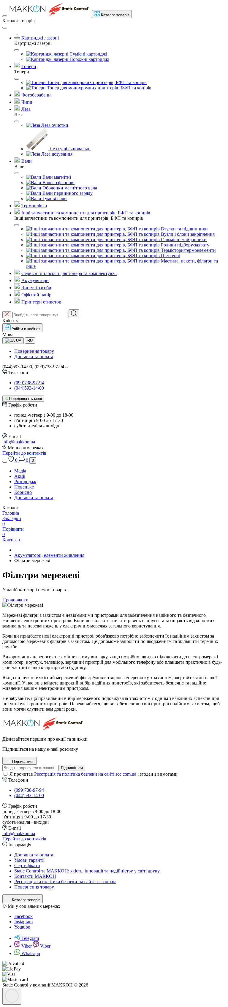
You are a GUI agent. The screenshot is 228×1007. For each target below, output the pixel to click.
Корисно (23, 492)
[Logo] (50, 14)
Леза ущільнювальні (69, 148)
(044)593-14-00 (29, 388)
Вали (26, 161)
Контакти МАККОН (35, 876)
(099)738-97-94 (29, 382)
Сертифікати (27, 865)
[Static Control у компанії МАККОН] (43, 728)
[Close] (4, 28)
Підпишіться (72, 768)
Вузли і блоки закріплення (187, 234)
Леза (26, 109)
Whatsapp (30, 953)
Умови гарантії (29, 860)
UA (18, 340)
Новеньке (24, 486)
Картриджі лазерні (40, 37)
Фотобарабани (36, 94)
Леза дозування (56, 153)
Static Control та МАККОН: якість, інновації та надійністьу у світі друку (87, 870)
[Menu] (4, 16)
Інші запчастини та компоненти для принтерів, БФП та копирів (85, 212)
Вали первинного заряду (67, 193)
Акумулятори (35, 280)
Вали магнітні (56, 177)
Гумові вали (54, 198)
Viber (27, 945)
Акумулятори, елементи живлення (49, 555)
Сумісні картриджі (87, 53)
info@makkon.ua (18, 441)
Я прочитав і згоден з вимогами (94, 774)
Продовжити (15, 599)
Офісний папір (36, 294)
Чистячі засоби (36, 287)
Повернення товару (34, 351)
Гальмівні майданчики (183, 239)
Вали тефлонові (58, 182)
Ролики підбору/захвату (184, 244)
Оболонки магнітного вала (69, 187)
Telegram (30, 938)
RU (30, 340)
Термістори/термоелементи (188, 250)
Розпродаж (25, 481)
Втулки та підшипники (184, 228)
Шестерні (170, 255)
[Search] (74, 313)
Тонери (28, 66)
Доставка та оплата (33, 356)
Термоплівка (34, 205)
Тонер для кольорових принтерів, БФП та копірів (96, 82)
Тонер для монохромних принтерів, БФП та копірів (98, 87)
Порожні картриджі (88, 59)
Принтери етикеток (41, 301)
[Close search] (6, 314)
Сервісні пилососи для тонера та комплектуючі (69, 273)
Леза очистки (54, 125)
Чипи (26, 102)
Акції (19, 476)
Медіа (20, 470)
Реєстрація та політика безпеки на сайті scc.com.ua (85, 774)
